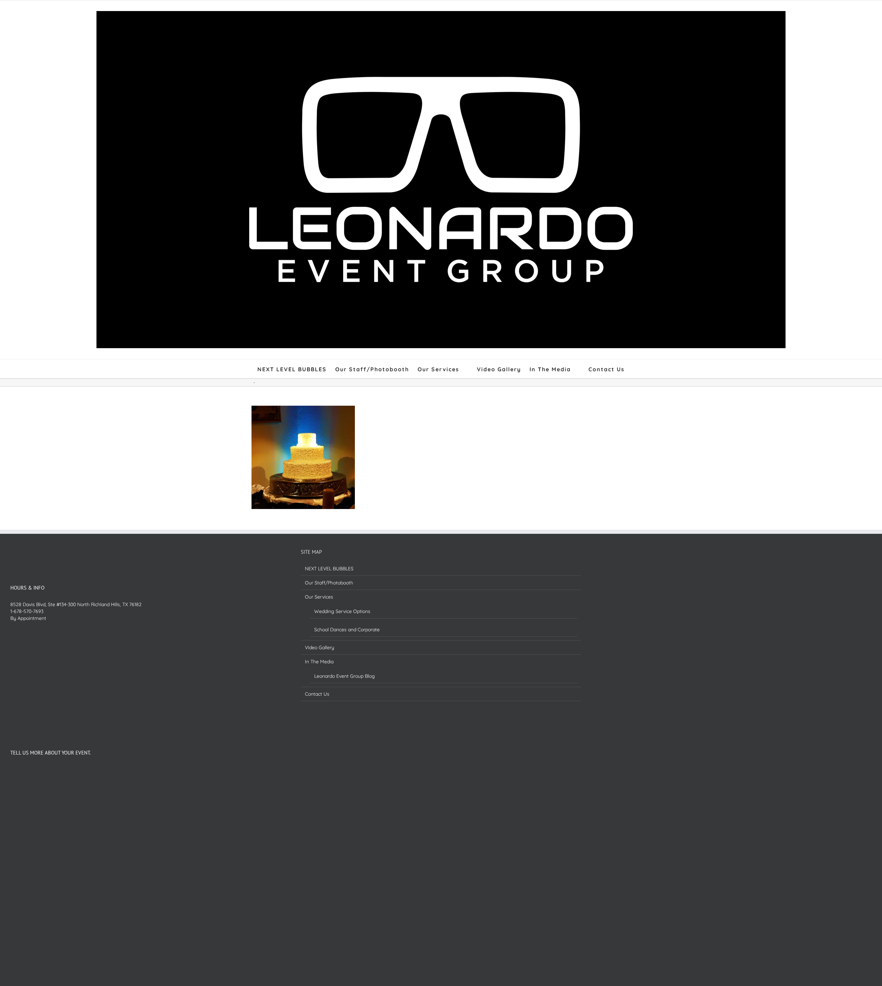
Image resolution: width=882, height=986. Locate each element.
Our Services (319, 597)
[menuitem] (296, 368)
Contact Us (317, 694)
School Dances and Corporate (347, 629)
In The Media (319, 661)
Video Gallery (319, 647)
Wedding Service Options (342, 611)
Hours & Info (27, 587)
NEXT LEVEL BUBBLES (329, 568)
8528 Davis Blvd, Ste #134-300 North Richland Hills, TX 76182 (76, 604)
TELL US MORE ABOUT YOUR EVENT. (50, 752)
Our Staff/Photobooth (329, 583)
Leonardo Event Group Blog (344, 676)
